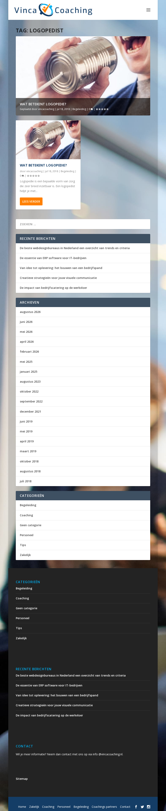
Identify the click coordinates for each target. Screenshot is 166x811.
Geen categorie (30, 525)
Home (22, 807)
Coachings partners (104, 807)
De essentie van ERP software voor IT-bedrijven (53, 258)
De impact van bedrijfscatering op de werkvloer (53, 288)
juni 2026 (26, 322)
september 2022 (31, 401)
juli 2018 (25, 481)
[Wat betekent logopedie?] (48, 139)
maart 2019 (28, 451)
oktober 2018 (29, 461)
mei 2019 (26, 431)
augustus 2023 (30, 381)
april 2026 (27, 342)
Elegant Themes (49, 801)
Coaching (26, 515)
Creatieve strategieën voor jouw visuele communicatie (58, 278)
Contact (125, 807)
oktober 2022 (29, 391)
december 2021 (30, 411)
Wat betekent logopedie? (43, 104)
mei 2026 (26, 332)
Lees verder (31, 201)
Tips (23, 545)
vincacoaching (46, 109)
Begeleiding (79, 109)
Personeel (26, 535)
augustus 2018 (30, 471)
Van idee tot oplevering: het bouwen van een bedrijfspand (61, 268)
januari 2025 (28, 371)
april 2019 (27, 441)
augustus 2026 (30, 312)
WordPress (102, 801)
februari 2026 (29, 351)
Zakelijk (25, 555)
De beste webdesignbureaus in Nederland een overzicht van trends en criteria (75, 248)
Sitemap (22, 779)
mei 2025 (26, 362)
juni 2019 (26, 421)
